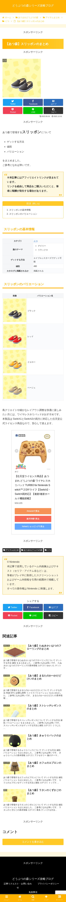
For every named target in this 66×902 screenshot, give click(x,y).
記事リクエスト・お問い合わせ (18, 885)
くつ (36, 241)
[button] (59, 504)
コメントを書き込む (33, 841)
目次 (28, 203)
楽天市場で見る (33, 519)
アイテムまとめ (12, 550)
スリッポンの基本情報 (20, 210)
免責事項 (33, 892)
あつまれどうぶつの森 (33, 550)
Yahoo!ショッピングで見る (33, 526)
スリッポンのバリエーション (23, 214)
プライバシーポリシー (48, 883)
